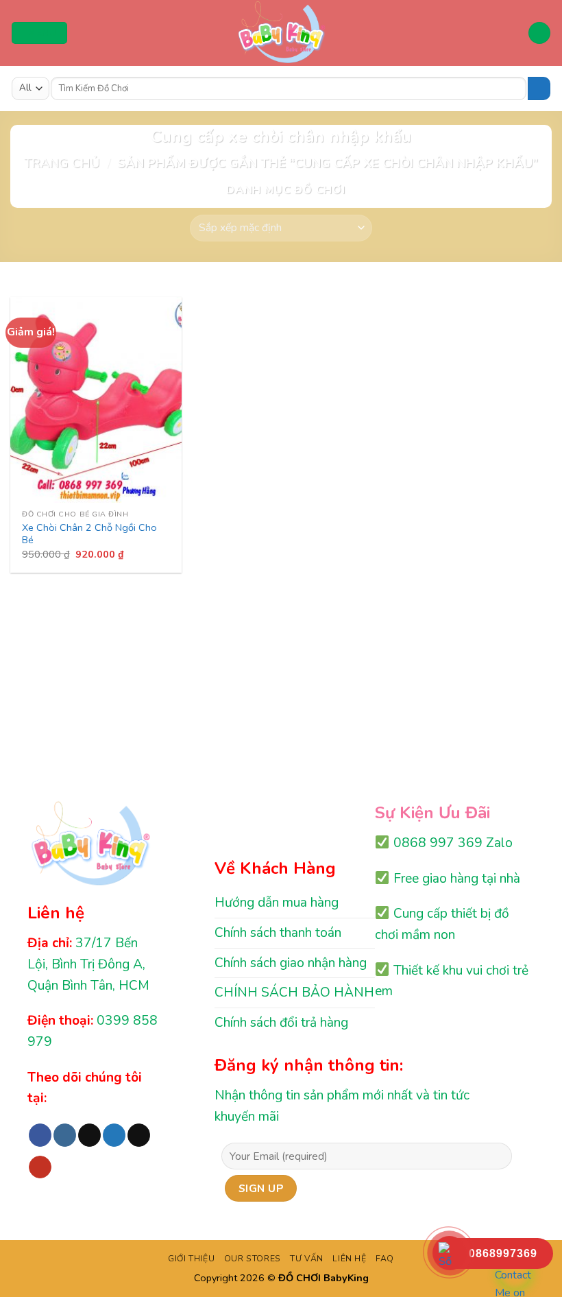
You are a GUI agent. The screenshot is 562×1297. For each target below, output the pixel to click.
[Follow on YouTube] (40, 1167)
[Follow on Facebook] (40, 1135)
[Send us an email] (138, 1135)
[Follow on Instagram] (64, 1135)
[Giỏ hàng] (539, 33)
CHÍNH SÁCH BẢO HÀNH (294, 992)
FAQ (385, 1258)
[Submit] (539, 88)
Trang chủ (61, 162)
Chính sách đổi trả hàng (281, 1023)
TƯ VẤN (306, 1258)
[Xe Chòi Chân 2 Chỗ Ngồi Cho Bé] (96, 400)
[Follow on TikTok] (89, 1135)
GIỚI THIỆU (191, 1258)
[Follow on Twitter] (114, 1135)
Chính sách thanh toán (278, 933)
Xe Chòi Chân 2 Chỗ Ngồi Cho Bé (89, 534)
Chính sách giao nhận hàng (291, 963)
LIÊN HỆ (349, 1258)
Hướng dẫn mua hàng (277, 903)
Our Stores (252, 1258)
